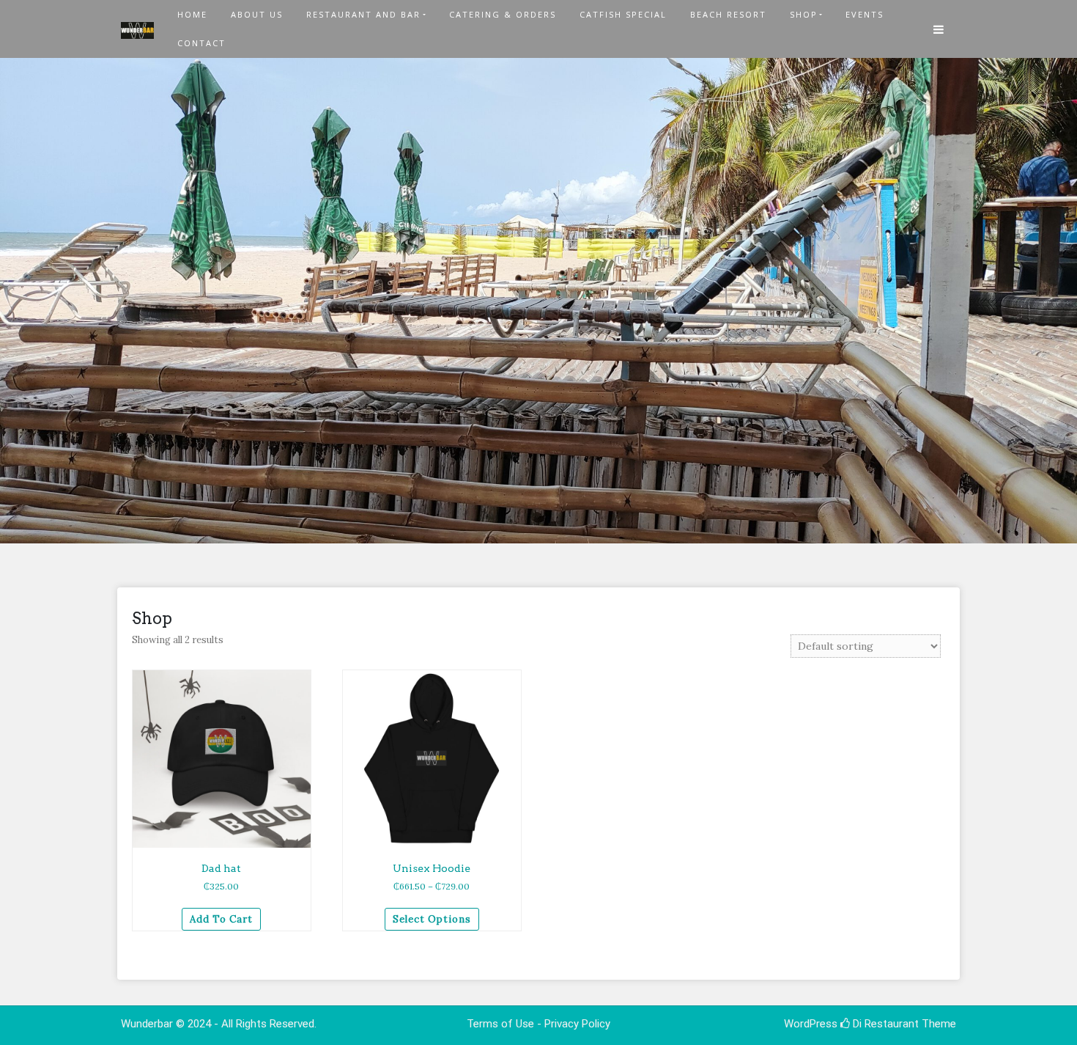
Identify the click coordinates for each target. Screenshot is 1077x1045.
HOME (192, 14)
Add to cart (221, 919)
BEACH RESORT (728, 14)
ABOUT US (257, 14)
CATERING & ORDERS (502, 14)
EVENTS (864, 14)
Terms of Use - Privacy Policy (538, 1023)
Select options (432, 919)
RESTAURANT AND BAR (363, 14)
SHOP (804, 14)
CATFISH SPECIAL (623, 14)
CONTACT (201, 42)
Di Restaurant (884, 1023)
